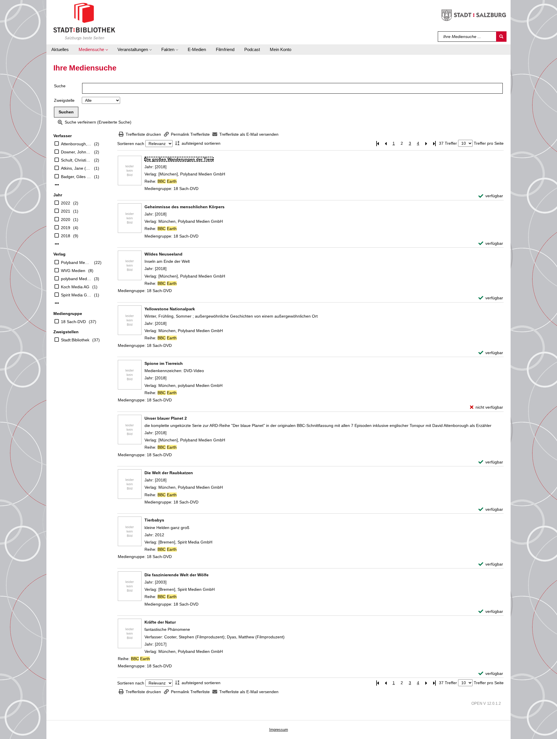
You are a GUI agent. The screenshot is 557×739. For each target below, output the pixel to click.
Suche (60, 86)
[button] (93, 49)
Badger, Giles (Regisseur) (76, 176)
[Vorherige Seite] (385, 143)
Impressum (278, 729)
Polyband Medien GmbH (76, 262)
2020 (65, 219)
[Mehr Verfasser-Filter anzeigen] (56, 184)
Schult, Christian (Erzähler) (76, 160)
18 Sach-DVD (73, 321)
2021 (65, 211)
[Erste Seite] (377, 143)
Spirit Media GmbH (76, 295)
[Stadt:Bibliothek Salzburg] (84, 21)
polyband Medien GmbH (76, 278)
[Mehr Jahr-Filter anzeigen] (56, 243)
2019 (65, 227)
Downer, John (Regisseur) (76, 152)
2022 (65, 203)
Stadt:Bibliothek (75, 340)
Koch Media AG (75, 287)
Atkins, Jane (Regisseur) (76, 168)
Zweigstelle (64, 100)
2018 (65, 235)
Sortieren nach (130, 143)
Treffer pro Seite (489, 143)
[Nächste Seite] (426, 143)
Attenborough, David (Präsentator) (76, 144)
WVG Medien (73, 270)
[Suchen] (501, 36)
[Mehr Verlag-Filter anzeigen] (56, 303)
